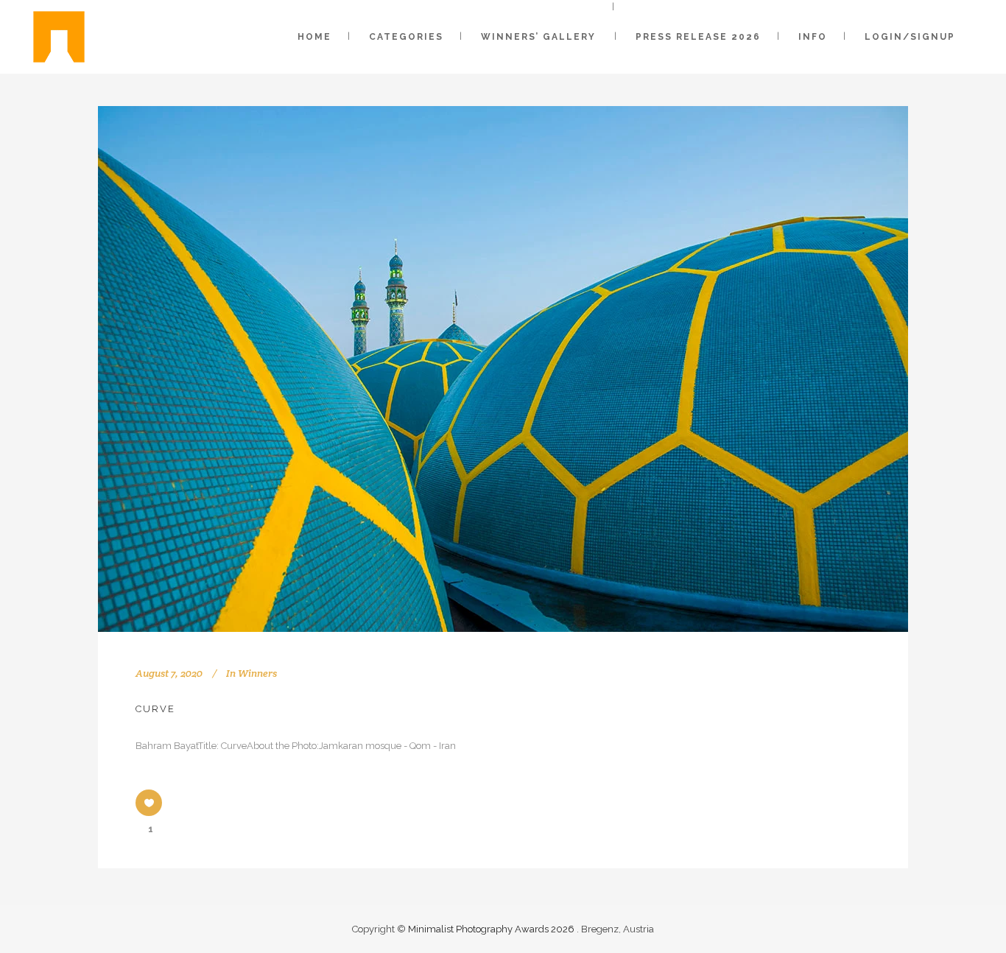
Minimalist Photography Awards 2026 (492, 929)
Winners (257, 673)
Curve (155, 708)
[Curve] (503, 369)
